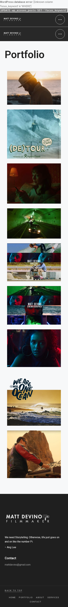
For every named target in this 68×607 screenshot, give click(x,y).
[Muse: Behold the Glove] (34, 454)
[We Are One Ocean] (34, 399)
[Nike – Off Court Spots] (34, 348)
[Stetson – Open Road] (34, 88)
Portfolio (26, 597)
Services (53, 597)
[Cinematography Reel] (34, 305)
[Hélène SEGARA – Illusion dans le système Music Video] (34, 183)
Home (12, 597)
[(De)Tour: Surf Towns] (34, 134)
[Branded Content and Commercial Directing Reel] (34, 262)
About (40, 597)
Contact (35, 602)
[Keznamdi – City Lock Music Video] (34, 223)
